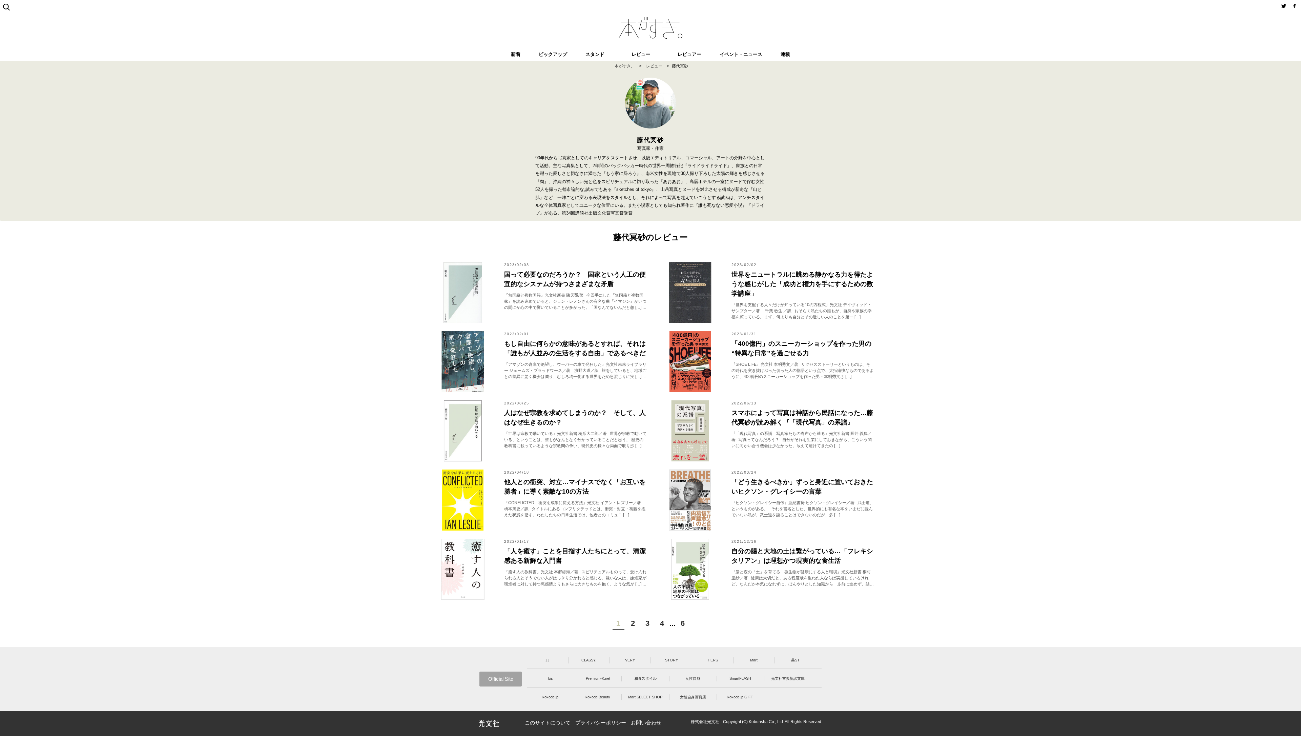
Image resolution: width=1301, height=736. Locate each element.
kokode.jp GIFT (740, 697)
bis (550, 678)
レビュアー (689, 54)
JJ (547, 660)
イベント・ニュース (741, 54)
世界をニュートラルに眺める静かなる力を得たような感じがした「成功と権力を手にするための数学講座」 (802, 284)
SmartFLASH (740, 678)
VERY (630, 660)
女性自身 (692, 678)
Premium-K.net (598, 678)
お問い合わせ (646, 722)
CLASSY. (588, 660)
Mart (754, 660)
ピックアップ (553, 54)
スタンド (594, 54)
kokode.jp (550, 697)
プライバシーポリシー (600, 722)
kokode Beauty (597, 697)
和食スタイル (645, 678)
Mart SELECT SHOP (645, 697)
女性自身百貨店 (693, 697)
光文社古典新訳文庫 (788, 678)
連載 (785, 54)
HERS (713, 660)
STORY (671, 660)
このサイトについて (548, 722)
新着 (515, 54)
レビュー (641, 54)
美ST (795, 660)
